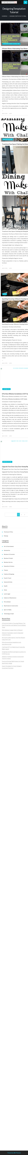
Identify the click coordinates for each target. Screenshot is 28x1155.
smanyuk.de (5, 801)
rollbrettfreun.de (6, 1007)
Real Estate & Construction (11, 605)
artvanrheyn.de (6, 881)
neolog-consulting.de (7, 942)
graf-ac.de (4, 746)
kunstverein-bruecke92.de (9, 976)
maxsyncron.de (6, 1015)
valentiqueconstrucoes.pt (8, 707)
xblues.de (4, 1116)
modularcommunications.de (9, 896)
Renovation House (7, 139)
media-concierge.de (7, 1132)
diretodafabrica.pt (7, 693)
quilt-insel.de (5, 845)
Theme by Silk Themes (14, 1153)
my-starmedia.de (6, 958)
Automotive (7, 550)
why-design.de (6, 847)
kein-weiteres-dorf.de (8, 1011)
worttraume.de (6, 736)
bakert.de (4, 831)
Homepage (4, 16)
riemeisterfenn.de (6, 972)
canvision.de (5, 792)
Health (5, 586)
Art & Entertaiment (9, 546)
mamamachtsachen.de (8, 950)
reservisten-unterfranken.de (9, 776)
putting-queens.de (7, 851)
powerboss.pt (5, 673)
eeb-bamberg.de (6, 1059)
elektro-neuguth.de (7, 1097)
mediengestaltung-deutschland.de (11, 750)
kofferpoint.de (6, 1035)
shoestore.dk (5, 717)
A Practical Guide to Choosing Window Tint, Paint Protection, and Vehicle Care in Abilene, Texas (14, 625)
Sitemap (6, 536)
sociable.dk (5, 719)
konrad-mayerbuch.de (8, 912)
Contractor (6, 389)
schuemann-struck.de (7, 1055)
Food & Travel (7, 578)
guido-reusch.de (6, 1025)
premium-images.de (7, 883)
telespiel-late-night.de (8, 1071)
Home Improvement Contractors (11, 43)
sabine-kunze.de (6, 1081)
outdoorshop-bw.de (7, 849)
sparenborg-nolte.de (7, 875)
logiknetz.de (5, 742)
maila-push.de (5, 788)
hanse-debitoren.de (7, 825)
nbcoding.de (5, 780)
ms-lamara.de (5, 794)
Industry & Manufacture (10, 598)
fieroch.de (4, 819)
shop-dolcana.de (6, 1103)
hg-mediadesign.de (7, 829)
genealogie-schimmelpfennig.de (10, 1053)
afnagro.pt (5, 675)
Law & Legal (7, 594)
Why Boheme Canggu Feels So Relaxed (12, 630)
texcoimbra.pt (6, 709)
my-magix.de (5, 815)
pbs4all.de (4, 916)
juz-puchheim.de (6, 960)
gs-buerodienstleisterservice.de (10, 837)
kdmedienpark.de (6, 843)
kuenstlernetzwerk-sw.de (8, 906)
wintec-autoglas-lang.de (8, 807)
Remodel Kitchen (7, 461)
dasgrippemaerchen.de (8, 1095)
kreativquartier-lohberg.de (9, 1089)
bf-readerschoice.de (7, 1043)
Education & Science (9, 566)
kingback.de (5, 861)
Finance (6, 570)
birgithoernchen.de (7, 857)
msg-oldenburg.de (7, 1083)
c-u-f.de (4, 1130)
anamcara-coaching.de (8, 946)
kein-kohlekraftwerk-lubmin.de (10, 1009)
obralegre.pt (5, 705)
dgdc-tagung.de (6, 940)
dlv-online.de (5, 922)
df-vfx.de (4, 1049)
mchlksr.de (5, 871)
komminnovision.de (7, 869)
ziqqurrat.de (5, 754)
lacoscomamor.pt (6, 687)
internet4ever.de (6, 1057)
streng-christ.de (6, 928)
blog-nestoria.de (6, 798)
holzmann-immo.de (7, 1142)
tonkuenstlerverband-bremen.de (10, 1134)
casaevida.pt (5, 701)
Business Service (8, 562)
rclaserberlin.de (6, 768)
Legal (4, 294)
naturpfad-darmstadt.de (8, 764)
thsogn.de (4, 1107)
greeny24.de (5, 796)
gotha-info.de (5, 1124)
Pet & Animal (7, 601)
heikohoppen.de (6, 859)
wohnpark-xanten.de (7, 839)
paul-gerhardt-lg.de (7, 1105)
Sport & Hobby (7, 609)
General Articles (8, 582)
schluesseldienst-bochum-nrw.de (10, 914)
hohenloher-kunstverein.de (9, 1041)
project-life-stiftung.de (8, 1138)
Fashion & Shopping (9, 574)
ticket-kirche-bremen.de (8, 982)
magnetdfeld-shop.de (7, 784)
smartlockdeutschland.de (8, 936)
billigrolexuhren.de (7, 956)
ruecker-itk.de (6, 952)
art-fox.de (4, 786)
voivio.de (4, 995)
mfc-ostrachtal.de (7, 1077)
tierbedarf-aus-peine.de (8, 1019)
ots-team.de (5, 890)
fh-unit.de (4, 766)
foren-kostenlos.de (7, 1045)
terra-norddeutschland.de (9, 1051)
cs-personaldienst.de (7, 853)
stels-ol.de (4, 1037)
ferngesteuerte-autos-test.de (9, 938)
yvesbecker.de (6, 980)
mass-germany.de (6, 813)
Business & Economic (9, 554)
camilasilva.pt (5, 677)
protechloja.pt (5, 681)
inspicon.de (5, 1140)
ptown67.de (5, 1013)
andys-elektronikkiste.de (8, 752)
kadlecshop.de (6, 790)
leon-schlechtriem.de (7, 863)
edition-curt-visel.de (7, 800)
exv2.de (4, 962)
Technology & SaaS (9, 613)
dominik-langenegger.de (8, 920)
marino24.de (5, 924)
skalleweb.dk (5, 720)
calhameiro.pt (5, 699)
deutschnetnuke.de (7, 1017)
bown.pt (4, 691)
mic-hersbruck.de (6, 930)
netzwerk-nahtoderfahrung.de (10, 966)
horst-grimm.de (6, 827)
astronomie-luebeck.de (8, 991)
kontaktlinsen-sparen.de (8, 1031)
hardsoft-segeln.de (7, 809)
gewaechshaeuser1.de (8, 841)
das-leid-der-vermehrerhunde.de (10, 974)
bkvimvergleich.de (7, 823)
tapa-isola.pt (5, 697)
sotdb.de (4, 804)
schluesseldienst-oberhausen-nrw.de (11, 968)
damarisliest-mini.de (7, 910)
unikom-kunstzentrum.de (8, 873)
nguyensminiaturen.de (8, 1079)
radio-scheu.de (6, 821)
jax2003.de (5, 892)
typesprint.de (5, 987)
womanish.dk (5, 713)
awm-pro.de (5, 770)
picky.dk (4, 725)
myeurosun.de (5, 758)
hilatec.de (4, 778)
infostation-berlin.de (7, 867)
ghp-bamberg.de (6, 908)
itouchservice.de (6, 1111)
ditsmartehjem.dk (6, 722)
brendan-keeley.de (7, 762)
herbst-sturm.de (6, 1136)
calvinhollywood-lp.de (8, 1027)
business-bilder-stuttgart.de (9, 1114)
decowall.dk (5, 730)
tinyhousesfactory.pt (7, 695)
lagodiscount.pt (6, 685)
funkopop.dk (5, 726)
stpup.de (4, 1065)
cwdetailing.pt (6, 703)
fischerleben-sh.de (7, 904)
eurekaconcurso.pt (7, 689)
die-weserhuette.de (7, 1033)
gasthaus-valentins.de (7, 926)
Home (5, 590)
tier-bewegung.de (6, 879)
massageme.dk (6, 728)
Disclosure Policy (8, 532)
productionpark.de (7, 817)
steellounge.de (6, 734)
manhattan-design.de (7, 1093)
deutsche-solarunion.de (8, 748)
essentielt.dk (5, 715)
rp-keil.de (4, 774)
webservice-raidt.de (7, 1067)
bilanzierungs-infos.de (8, 884)
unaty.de (4, 744)
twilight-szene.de (6, 954)
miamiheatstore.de (7, 932)
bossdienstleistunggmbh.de (9, 756)
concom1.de (5, 1101)
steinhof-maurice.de (7, 888)
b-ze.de (4, 989)
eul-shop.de (5, 1087)
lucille (10, 113)
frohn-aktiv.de (5, 805)
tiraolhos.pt (5, 732)
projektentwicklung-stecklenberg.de (12, 894)
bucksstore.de (6, 886)
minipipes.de (5, 918)
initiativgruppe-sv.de (7, 877)
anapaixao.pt (5, 679)
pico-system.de (6, 978)
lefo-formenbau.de (7, 760)
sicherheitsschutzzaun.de (8, 811)
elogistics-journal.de (7, 964)
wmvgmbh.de (5, 1099)
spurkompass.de (6, 740)
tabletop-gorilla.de (7, 944)
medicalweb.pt (6, 683)
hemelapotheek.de (7, 855)
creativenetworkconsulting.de (10, 835)
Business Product (8, 558)
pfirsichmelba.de (6, 1091)
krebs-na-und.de (6, 1047)
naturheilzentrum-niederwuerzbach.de (12, 1023)
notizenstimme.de (6, 738)
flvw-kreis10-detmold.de (8, 970)
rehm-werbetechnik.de (8, 833)
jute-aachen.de (6, 1021)
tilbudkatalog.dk (6, 711)
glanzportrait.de (6, 984)
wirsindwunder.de (6, 782)
